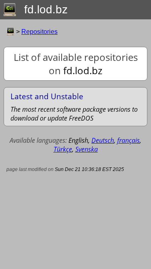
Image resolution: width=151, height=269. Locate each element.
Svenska (86, 149)
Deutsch (102, 140)
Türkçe (63, 149)
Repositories (39, 31)
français (128, 140)
